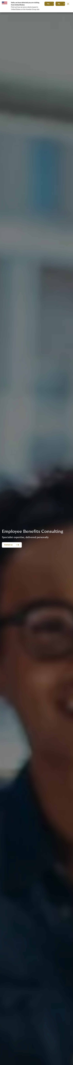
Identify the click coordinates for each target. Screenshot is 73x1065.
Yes (48, 4)
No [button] (59, 4)
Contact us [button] (8, 545)
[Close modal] (68, 4)
